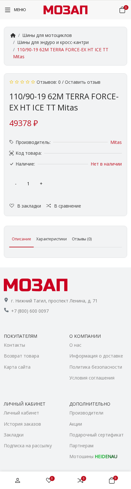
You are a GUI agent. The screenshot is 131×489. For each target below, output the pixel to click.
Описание (21, 239)
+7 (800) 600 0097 (30, 311)
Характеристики (51, 239)
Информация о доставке (96, 356)
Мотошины (93, 456)
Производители (86, 413)
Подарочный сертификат (96, 435)
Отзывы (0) (82, 239)
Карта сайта (17, 367)
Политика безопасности (95, 367)
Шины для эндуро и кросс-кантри (53, 42)
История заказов (22, 424)
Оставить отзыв (82, 82)
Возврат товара (21, 356)
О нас (75, 345)
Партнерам (81, 446)
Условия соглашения (91, 378)
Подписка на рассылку (28, 446)
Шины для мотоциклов (47, 35)
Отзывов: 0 (49, 82)
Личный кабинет (21, 413)
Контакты (14, 345)
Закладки (14, 435)
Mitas (116, 142)
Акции (75, 424)
